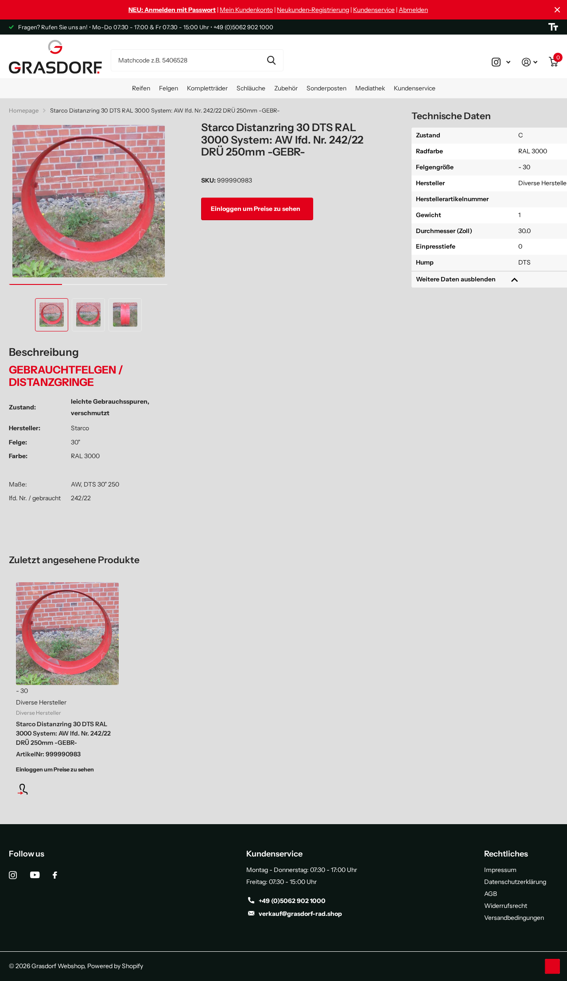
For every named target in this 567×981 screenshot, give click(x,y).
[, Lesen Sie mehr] (501, 62)
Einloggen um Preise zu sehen (256, 209)
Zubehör (286, 88)
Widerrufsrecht (505, 906)
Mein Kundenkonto (246, 10)
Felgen (168, 88)
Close (557, 9)
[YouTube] (34, 875)
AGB (490, 894)
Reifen (141, 88)
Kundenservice (374, 10)
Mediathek (370, 88)
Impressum (500, 870)
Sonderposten (326, 88)
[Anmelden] (529, 62)
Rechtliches (506, 854)
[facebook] (55, 875)
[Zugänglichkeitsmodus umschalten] (553, 27)
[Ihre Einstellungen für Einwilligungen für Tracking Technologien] (552, 966)
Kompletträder (207, 88)
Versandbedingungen (514, 918)
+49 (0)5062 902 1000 (292, 901)
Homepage (24, 110)
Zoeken (271, 60)
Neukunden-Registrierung (313, 10)
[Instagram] (13, 875)
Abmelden (413, 10)
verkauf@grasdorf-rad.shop (300, 914)
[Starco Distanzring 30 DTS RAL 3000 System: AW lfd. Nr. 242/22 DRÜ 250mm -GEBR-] (67, 633)
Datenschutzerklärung (515, 882)
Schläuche (251, 88)
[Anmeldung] (67, 789)
